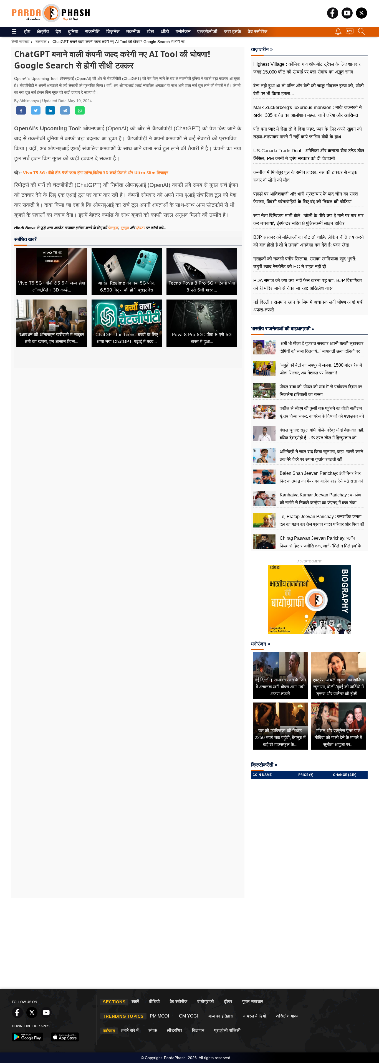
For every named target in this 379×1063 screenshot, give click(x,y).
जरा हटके (231, 31)
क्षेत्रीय (42, 31)
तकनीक (132, 31)
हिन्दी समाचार (20, 41)
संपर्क (152, 1030)
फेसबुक (113, 227)
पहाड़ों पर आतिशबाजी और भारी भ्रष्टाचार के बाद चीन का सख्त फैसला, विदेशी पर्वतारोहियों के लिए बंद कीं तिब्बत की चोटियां (305, 197)
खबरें (135, 1001)
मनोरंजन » (260, 644)
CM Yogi (188, 1016)
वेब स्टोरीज (256, 31)
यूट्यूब (125, 227)
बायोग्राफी (205, 1001)
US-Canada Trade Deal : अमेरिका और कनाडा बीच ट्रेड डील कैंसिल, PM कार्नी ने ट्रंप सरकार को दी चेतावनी (308, 154)
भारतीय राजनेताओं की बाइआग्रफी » (283, 328)
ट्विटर (140, 227)
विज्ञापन (198, 1030)
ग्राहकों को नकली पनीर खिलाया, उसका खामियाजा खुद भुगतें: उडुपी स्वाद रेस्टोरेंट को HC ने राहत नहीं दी (305, 262)
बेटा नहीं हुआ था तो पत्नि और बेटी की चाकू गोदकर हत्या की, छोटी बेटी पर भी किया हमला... (308, 89)
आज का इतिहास (220, 1016)
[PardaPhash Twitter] (361, 17)
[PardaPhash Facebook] (332, 17)
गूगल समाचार (252, 1001)
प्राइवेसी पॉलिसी (227, 1030)
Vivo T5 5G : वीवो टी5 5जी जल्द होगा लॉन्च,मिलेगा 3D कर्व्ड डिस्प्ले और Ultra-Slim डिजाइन (95, 172)
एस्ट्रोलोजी (206, 31)
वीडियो (154, 1001)
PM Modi (159, 1016)
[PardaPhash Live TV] (349, 33)
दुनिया (72, 31)
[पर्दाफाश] (51, 21)
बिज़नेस (112, 31)
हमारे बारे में (129, 1030)
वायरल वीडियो (254, 1016)
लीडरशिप (174, 1030)
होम (26, 31)
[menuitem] (27, 32)
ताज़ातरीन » (262, 49)
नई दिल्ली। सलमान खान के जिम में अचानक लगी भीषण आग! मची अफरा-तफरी (308, 306)
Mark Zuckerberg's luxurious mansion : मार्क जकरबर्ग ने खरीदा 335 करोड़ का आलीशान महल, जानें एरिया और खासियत (307, 111)
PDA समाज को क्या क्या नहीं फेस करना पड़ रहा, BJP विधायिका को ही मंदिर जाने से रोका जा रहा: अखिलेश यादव (307, 284)
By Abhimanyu (27, 100)
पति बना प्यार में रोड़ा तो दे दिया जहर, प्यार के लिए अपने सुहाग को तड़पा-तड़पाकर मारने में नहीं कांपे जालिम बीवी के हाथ (307, 132)
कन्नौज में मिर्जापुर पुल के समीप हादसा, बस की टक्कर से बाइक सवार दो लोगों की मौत (305, 176)
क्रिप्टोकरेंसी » (264, 765)
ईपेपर (228, 1001)
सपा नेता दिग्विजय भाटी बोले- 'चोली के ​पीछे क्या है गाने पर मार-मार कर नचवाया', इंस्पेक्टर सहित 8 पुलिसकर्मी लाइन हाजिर (308, 219)
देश (57, 31)
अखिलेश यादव (287, 1016)
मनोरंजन (182, 31)
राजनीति (91, 31)
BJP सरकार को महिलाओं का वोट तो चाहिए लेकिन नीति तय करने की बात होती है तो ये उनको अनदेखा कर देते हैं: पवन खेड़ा (308, 241)
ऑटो (164, 31)
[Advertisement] (128, 420)
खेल (150, 31)
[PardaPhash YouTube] (347, 17)
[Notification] (338, 33)
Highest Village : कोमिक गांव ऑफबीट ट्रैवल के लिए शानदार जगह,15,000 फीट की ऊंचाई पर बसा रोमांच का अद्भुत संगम (306, 68)
